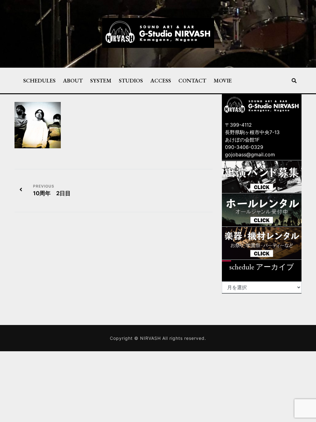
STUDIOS (131, 80)
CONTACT (192, 80)
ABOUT (73, 80)
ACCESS (160, 80)
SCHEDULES (39, 80)
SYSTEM (100, 80)
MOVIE (223, 80)
